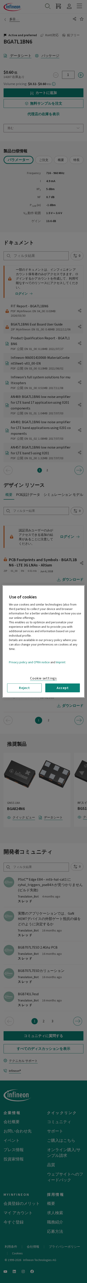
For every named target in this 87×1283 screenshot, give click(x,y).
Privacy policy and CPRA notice (29, 662)
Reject (24, 687)
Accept (63, 687)
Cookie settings (43, 678)
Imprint (60, 662)
